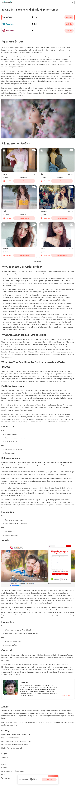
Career (3, 764)
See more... (38, 261)
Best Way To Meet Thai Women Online (14, 744)
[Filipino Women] (7, 2)
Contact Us (5, 768)
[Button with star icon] (4, 150)
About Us (4, 757)
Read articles (66, 695)
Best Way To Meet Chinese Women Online (16, 741)
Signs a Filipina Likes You (10, 738)
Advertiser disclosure (8, 761)
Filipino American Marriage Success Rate (15, 734)
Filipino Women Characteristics (12, 748)
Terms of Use (5, 778)
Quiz (3, 774)
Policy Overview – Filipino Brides (12, 771)
